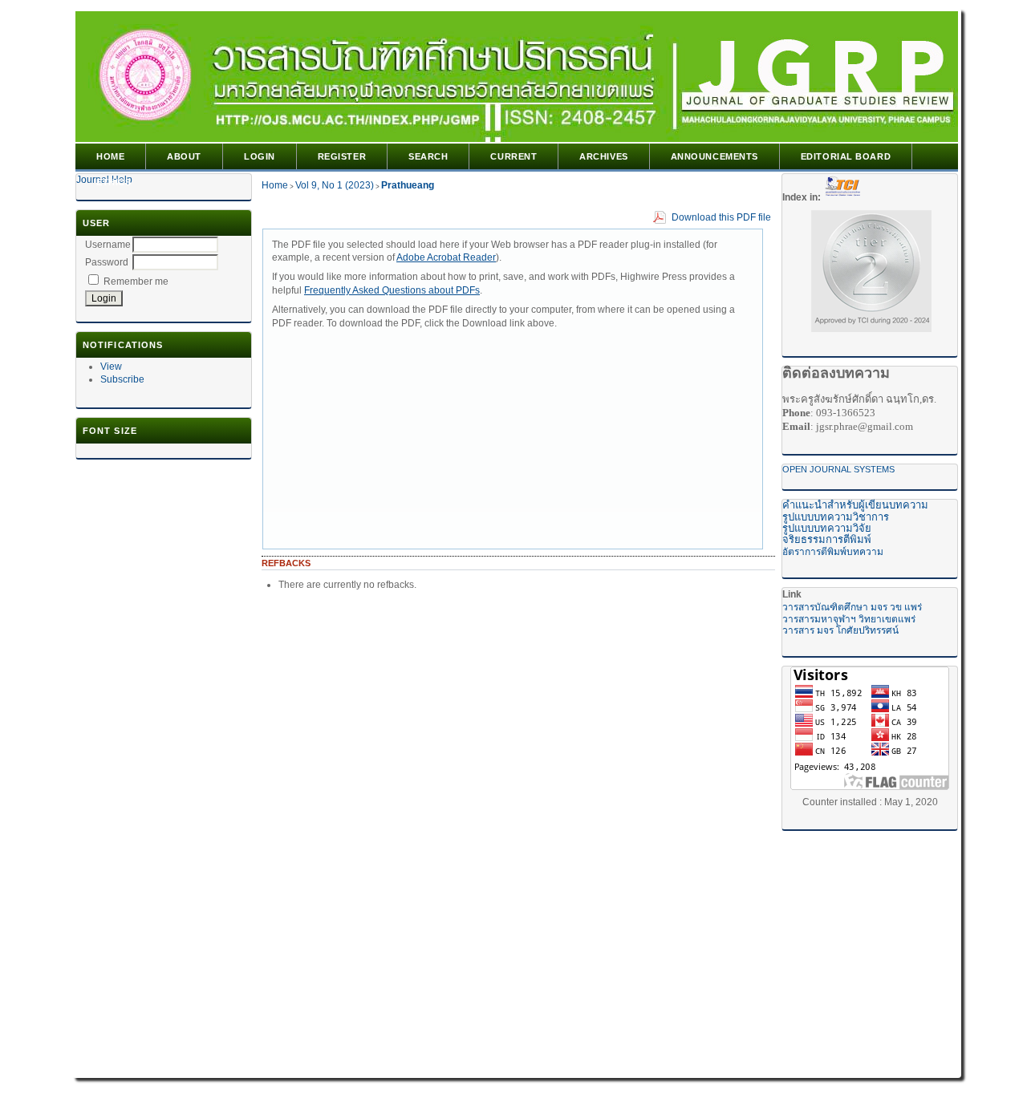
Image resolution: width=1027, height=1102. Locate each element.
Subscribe (122, 379)
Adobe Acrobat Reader (446, 257)
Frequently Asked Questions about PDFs (392, 290)
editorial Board (846, 156)
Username (108, 244)
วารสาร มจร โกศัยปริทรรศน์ (840, 630)
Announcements (714, 156)
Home (110, 156)
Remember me (136, 281)
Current (513, 156)
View (111, 366)
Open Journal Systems (838, 469)
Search (428, 156)
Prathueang (407, 185)
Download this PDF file (721, 217)
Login (259, 156)
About (184, 156)
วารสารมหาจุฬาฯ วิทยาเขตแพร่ (848, 619)
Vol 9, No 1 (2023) (334, 185)
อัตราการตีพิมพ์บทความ (832, 551)
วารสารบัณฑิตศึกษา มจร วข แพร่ (852, 607)
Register (342, 156)
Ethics (113, 182)
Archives (603, 156)
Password (106, 262)
